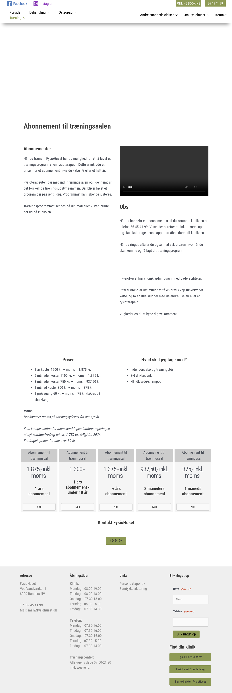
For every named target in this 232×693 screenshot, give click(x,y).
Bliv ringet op (186, 634)
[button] (187, 3)
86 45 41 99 (34, 605)
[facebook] (32, 3)
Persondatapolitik (132, 583)
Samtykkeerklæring (133, 588)
